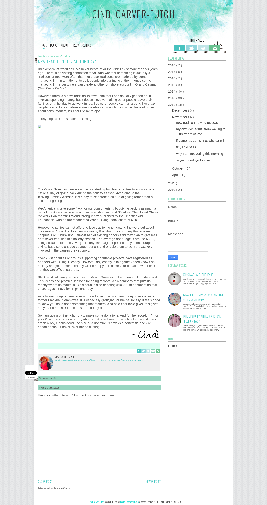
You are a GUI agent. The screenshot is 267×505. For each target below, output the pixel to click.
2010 (172, 190)
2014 (172, 91)
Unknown (197, 40)
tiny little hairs (186, 147)
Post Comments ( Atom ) (59, 488)
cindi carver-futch (133, 14)
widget (32, 377)
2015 (172, 85)
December (180, 110)
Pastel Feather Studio (129, 502)
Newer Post (153, 481)
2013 (172, 98)
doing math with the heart (198, 275)
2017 (172, 72)
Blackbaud (107, 231)
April (175, 175)
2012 (172, 104)
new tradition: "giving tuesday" (198, 122)
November (180, 117)
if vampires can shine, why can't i (200, 140)
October (178, 168)
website (67, 197)
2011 (172, 183)
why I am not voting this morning (199, 154)
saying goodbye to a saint (194, 160)
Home (172, 346)
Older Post (45, 481)
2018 (172, 65)
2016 (172, 78)
